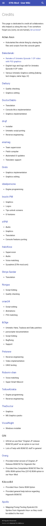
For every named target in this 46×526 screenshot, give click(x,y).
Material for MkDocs (17, 523)
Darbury (6, 83)
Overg (5, 455)
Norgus (6, 284)
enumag (6, 142)
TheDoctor (7, 406)
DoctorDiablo (9, 100)
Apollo (5, 501)
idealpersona (9, 183)
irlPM (5, 221)
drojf (4, 121)
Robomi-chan (9, 372)
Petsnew (6, 351)
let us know (35, 30)
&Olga (5, 322)
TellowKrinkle (9, 389)
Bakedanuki (8, 53)
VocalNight (8, 423)
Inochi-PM (7, 196)
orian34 (6, 301)
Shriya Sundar (9, 271)
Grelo (5, 167)
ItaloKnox (7, 246)
